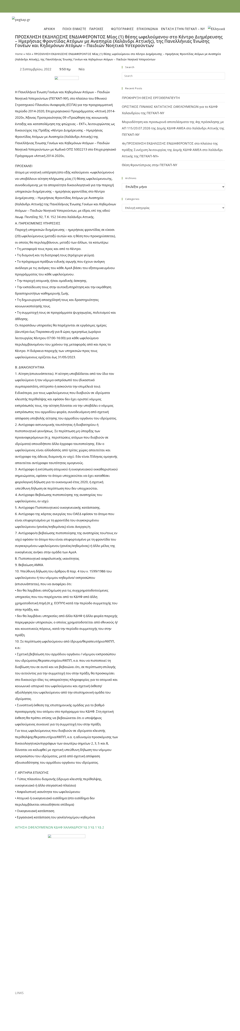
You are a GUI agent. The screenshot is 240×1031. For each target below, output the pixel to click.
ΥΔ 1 (94, 827)
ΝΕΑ (28, 54)
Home (19, 54)
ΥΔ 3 (86, 827)
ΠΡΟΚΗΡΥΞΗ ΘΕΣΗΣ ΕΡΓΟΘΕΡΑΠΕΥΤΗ (151, 98)
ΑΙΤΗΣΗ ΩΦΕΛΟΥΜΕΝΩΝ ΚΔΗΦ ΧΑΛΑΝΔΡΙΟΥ (49, 827)
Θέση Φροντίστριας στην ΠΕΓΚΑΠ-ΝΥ (149, 165)
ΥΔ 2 (101, 827)
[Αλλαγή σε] (218, 23)
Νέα (82, 69)
